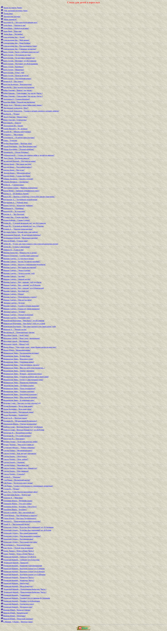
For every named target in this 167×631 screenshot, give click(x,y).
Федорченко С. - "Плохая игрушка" (17, 545)
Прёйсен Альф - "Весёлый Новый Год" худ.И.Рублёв (23, 430)
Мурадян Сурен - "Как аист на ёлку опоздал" (20, 403)
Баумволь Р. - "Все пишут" (13, 81)
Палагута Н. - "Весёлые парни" (15, 418)
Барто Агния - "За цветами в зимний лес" (19, 58)
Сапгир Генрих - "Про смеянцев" (16, 471)
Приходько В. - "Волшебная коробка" (17, 433)
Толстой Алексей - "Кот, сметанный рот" (19, 512)
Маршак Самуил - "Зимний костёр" (17, 279)
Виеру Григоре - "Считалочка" (15, 120)
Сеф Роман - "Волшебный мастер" (16, 480)
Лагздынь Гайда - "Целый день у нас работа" (20, 232)
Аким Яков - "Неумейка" (13, 34)
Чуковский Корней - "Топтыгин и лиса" (18, 604)
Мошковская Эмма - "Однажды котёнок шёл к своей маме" (26, 377)
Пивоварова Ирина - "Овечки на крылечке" (20, 424)
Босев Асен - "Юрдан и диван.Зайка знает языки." (23, 105)
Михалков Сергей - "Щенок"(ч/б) (16, 344)
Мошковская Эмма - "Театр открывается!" (19, 388)
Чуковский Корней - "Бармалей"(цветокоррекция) (22, 566)
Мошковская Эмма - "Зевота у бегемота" (19, 371)
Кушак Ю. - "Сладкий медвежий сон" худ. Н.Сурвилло (24, 223)
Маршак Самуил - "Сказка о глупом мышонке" (21, 306)
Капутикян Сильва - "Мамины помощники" (20, 188)
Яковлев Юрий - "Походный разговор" (18, 619)
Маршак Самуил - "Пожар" (13, 294)
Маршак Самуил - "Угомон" (14, 312)
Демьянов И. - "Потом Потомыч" (16, 152)
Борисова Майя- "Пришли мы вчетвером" (19, 102)
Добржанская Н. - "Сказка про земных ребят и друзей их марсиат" (29, 155)
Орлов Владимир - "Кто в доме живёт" (18, 406)
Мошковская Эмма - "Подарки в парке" (18, 386)
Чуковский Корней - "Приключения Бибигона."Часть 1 (24, 589)
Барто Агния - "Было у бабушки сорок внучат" (21, 52)
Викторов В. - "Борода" (12, 123)
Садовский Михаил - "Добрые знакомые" (19, 448)
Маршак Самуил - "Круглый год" (16, 291)
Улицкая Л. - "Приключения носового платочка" (22, 521)
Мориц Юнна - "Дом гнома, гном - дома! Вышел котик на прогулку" (30, 347)
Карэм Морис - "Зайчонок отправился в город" (21, 191)
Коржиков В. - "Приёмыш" (13, 208)
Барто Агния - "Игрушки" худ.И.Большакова (20, 64)
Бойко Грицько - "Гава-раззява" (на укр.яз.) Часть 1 (22, 93)
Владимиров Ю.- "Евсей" (13, 126)
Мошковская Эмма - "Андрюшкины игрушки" (21, 353)
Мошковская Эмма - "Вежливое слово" (18, 359)
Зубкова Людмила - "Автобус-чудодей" (18, 179)
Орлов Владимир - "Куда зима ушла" (17, 409)
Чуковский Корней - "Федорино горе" (18, 607)
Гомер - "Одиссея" (10, 140)
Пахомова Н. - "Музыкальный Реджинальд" (20, 421)
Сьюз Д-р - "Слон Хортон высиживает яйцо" (20, 492)
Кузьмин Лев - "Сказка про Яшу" (16, 217)
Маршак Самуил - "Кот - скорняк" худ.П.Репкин (22, 285)
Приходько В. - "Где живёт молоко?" (17, 436)
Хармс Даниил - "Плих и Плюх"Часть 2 (18, 554)
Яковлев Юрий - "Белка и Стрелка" (17, 610)
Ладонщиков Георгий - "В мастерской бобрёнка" (22, 235)
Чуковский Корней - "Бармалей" (16, 563)
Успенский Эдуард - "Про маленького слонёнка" (22, 536)
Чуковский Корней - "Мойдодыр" (16, 583)
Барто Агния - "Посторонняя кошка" (17, 78)
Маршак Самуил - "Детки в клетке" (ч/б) (19, 273)
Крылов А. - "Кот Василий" (14, 214)
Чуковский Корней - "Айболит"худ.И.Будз (19, 557)
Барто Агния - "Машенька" (13, 70)
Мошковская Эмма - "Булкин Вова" (17, 356)
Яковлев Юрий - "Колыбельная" (15, 613)
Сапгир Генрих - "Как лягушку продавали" (20, 453)
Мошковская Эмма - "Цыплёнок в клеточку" (20, 394)
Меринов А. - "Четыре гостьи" (15, 329)
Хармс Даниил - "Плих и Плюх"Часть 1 (18, 551)
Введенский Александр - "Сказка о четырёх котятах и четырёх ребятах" (31, 111)
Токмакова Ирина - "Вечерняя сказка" (18, 501)
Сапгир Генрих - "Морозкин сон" (16, 465)
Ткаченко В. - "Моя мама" (13, 498)
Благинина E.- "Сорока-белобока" (16, 99)
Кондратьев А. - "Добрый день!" (15, 202)
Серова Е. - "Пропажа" (12, 477)
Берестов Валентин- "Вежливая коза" (17, 84)
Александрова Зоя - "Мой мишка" (16, 40)
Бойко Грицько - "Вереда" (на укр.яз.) (17, 90)
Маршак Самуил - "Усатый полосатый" (18, 315)
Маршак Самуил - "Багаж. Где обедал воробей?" (22, 262)
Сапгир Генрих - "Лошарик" (14, 462)
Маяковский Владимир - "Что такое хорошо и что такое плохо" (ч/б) (29, 326)
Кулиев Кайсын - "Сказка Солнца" (16, 220)
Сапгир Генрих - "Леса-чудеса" (15, 456)
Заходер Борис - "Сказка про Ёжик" (17, 176)
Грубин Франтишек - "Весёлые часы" (17, 143)
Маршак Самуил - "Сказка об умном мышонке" (21, 309)
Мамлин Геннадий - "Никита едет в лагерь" (20, 253)
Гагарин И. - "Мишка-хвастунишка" (17, 132)
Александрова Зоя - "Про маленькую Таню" (20, 46)
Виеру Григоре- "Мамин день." (15, 117)
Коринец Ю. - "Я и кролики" (14, 211)
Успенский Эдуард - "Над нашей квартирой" (20, 533)
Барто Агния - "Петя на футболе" (16, 76)
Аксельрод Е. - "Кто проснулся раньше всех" (20, 22)
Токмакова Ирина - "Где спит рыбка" (17, 504)
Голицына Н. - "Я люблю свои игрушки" (19, 138)
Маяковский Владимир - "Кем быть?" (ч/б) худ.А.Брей (24, 324)
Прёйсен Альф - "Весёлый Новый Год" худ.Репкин (23, 427)
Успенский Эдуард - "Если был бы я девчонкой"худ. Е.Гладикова (28, 527)
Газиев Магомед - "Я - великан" (15, 129)
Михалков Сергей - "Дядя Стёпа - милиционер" (21, 338)
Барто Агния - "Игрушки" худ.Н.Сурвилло (19, 61)
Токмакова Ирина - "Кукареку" (15, 510)
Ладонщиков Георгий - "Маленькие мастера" (20, 238)
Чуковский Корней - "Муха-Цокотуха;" (18, 586)
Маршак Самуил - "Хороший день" (16, 318)
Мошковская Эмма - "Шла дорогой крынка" (20, 397)
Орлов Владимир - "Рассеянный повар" (18, 412)
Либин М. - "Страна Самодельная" (16, 247)
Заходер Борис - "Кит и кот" (14, 170)
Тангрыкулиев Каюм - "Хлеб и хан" (17, 495)
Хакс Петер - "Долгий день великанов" (18, 548)
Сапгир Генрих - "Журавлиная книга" (18, 450)
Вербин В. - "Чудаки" (11, 114)
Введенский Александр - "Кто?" (16, 108)
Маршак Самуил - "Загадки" (14, 276)
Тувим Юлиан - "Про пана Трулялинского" (20, 518)
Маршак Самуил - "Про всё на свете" (17, 300)
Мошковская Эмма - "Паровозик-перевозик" (20, 383)
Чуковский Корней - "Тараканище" (16, 595)
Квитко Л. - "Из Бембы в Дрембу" (16, 194)
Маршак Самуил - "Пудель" (14, 303)
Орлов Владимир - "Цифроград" (15, 415)
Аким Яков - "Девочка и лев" (14, 25)
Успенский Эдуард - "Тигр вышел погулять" (20, 542)
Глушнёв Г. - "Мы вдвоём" (13, 135)
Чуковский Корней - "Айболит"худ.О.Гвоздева (21, 560)
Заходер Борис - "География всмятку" (17, 167)
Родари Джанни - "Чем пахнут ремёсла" (18, 445)
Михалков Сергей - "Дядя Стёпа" (16, 335)
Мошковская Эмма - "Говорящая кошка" (18, 362)
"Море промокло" (10, 19)
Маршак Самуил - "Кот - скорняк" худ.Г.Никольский (23, 288)
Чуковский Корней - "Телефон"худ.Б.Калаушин (21, 601)
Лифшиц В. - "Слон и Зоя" (13, 250)
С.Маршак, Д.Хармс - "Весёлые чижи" (18, 622)
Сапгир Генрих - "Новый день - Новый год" (20, 468)
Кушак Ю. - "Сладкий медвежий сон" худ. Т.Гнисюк (23, 226)
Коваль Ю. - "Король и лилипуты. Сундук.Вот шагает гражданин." (29, 197)
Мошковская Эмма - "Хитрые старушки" (19, 391)
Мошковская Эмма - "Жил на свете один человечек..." (24, 368)
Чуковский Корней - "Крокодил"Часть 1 (18, 577)
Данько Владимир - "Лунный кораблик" (18, 149)
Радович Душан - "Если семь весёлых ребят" (20, 442)
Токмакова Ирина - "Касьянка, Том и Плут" (20, 507)
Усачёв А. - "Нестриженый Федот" (16, 524)
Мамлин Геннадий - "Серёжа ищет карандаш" (21, 256)
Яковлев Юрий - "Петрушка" (14, 616)
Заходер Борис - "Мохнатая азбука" (17, 173)
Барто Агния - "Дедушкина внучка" (17, 55)
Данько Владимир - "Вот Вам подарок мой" (20, 146)
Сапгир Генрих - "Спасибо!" (14, 474)
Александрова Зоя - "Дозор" (14, 37)
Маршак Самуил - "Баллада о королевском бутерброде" (24, 264)
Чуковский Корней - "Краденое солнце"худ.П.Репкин (24, 572)
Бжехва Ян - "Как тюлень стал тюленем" (19, 87)
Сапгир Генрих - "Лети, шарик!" (15, 459)
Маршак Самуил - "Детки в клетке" (17, 270)
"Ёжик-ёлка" (8, 14)
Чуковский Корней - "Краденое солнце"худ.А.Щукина (24, 574)
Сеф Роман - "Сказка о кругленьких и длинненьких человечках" (28, 486)
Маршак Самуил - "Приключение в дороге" (20, 297)
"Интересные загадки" (12, 16)
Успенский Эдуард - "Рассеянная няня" (18, 539)
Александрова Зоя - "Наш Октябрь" (17, 43)
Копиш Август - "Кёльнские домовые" (18, 205)
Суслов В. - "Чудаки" (11, 489)
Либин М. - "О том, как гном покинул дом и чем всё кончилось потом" (30, 244)
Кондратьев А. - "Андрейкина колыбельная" (20, 200)
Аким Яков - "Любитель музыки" (16, 28)
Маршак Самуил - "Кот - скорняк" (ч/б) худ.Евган (22, 282)
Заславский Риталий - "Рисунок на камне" (19, 161)
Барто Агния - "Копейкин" (13, 67)
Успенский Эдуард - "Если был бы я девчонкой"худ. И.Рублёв (27, 530)
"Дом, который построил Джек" (15, 11)
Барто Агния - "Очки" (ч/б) (13, 73)
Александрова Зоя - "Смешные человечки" (19, 49)
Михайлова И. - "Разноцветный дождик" (19, 332)
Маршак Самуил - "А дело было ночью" (18, 259)
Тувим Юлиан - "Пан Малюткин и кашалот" (20, 515)
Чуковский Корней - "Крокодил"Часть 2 (18, 580)
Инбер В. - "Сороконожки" (13, 185)
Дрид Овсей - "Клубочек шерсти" (16, 158)
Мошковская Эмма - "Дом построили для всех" (21, 365)
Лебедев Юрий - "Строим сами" (15, 241)
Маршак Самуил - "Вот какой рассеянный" (20, 267)
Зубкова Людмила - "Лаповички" (16, 182)
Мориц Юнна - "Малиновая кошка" (17, 350)
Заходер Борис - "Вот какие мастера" (17, 164)
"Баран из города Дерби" (12, 8)
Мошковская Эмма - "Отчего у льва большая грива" (23, 380)
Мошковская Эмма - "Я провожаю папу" (19, 400)
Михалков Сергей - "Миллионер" (16, 341)
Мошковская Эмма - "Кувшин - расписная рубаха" (22, 374)
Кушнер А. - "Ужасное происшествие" (18, 229)
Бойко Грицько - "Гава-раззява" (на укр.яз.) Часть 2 (22, 96)
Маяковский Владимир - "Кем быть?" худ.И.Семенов (23, 321)
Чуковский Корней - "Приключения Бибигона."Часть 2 (24, 592)
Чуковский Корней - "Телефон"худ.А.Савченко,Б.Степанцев (26, 598)
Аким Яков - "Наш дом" (12, 31)
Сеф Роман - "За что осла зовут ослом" (18, 483)
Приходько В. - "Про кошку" (14, 439)
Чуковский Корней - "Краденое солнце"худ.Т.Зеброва (24, 569)
